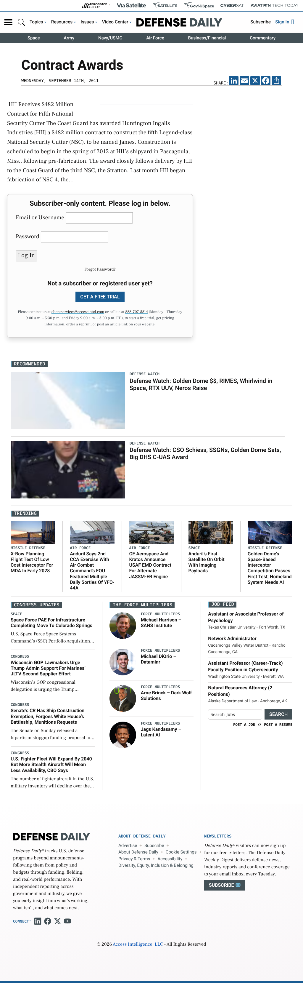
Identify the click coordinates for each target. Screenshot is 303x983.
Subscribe (260, 22)
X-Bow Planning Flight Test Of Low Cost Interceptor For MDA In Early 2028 (32, 562)
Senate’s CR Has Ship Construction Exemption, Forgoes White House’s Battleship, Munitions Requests (48, 716)
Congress (20, 656)
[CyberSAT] (232, 5)
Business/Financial (207, 38)
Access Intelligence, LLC (138, 944)
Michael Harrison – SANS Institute (161, 622)
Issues (87, 22)
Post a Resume (278, 724)
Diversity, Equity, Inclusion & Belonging (156, 865)
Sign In (282, 22)
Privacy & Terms (134, 858)
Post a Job (244, 724)
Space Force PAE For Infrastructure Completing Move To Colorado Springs (51, 622)
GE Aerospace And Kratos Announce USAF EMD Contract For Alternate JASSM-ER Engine (150, 565)
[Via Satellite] (131, 5)
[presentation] (122, 625)
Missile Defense (28, 548)
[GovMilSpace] (199, 5)
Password (27, 236)
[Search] (21, 22)
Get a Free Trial (100, 297)
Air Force (155, 38)
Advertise (127, 845)
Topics (36, 22)
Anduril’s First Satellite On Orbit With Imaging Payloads (206, 562)
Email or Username (40, 217)
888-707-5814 (136, 312)
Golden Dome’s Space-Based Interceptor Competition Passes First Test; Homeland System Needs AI (270, 568)
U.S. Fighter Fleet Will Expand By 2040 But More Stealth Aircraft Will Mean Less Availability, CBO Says (51, 764)
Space (34, 38)
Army (69, 38)
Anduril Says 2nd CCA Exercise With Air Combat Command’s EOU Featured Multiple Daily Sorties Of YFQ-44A (92, 571)
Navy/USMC (110, 38)
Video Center (115, 22)
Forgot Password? (100, 269)
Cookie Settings (181, 852)
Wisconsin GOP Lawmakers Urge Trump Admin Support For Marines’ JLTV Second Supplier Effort (48, 668)
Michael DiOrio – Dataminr (158, 659)
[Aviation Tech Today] (275, 5)
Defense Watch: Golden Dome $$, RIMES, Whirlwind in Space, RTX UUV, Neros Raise (201, 384)
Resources (62, 22)
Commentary (262, 38)
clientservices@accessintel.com (77, 312)
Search (278, 714)
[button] (8, 22)
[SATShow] (165, 5)
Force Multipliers (160, 614)
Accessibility (169, 858)
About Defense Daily (138, 852)
